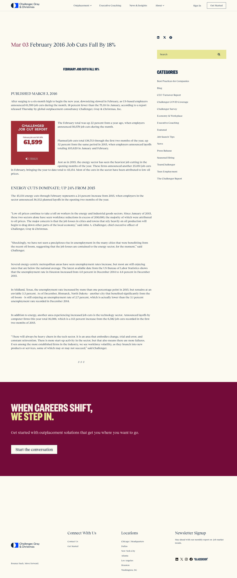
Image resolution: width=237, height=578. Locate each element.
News (160, 143)
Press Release (164, 150)
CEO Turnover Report (169, 95)
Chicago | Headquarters (132, 541)
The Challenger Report (169, 178)
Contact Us (72, 541)
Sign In (197, 5)
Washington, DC (129, 570)
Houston (125, 565)
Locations (129, 533)
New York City (128, 551)
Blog (159, 88)
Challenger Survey (167, 109)
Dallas (124, 546)
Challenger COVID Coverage (172, 102)
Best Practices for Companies (173, 81)
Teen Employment (167, 171)
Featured (162, 129)
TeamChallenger (166, 164)
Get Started (216, 5)
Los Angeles (127, 560)
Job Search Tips (165, 136)
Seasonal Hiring (165, 157)
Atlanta (124, 555)
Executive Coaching (168, 122)
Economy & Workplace (169, 115)
